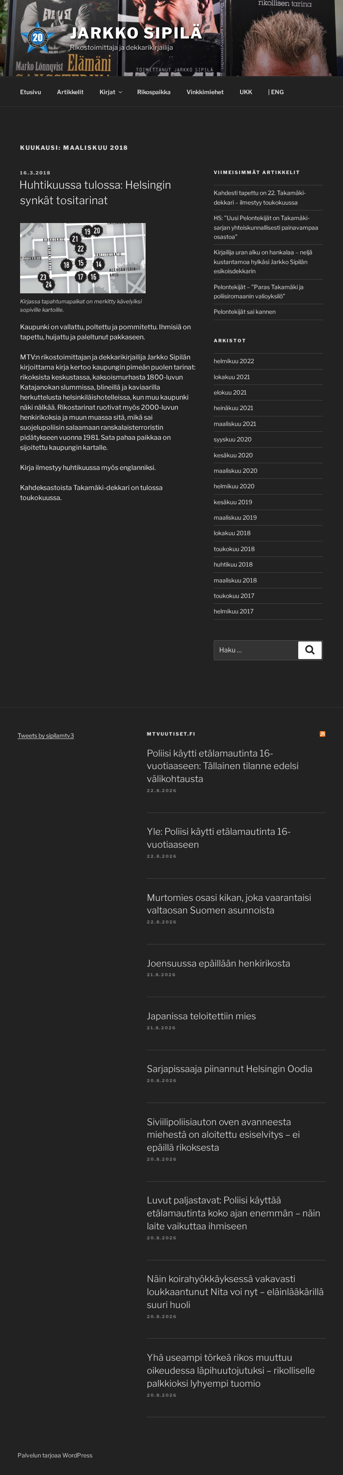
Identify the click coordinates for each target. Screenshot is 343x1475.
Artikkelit (70, 91)
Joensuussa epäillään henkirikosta (218, 963)
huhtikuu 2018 (233, 564)
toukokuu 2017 (234, 595)
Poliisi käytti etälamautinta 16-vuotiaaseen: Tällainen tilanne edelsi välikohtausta (223, 766)
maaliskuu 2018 (235, 580)
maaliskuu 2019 (235, 517)
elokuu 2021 (230, 392)
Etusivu (30, 91)
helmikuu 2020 (234, 486)
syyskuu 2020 (233, 439)
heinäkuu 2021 (233, 407)
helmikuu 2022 (234, 360)
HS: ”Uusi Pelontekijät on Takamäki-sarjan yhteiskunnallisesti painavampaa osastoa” (266, 227)
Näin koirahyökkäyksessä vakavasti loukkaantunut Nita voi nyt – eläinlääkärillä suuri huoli (235, 1291)
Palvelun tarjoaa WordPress (55, 1455)
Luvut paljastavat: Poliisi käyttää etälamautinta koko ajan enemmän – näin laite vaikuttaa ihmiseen (233, 1213)
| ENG (276, 91)
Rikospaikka (154, 91)
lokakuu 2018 (232, 532)
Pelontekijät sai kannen (245, 311)
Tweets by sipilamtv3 (46, 735)
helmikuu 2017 (233, 611)
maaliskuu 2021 (235, 423)
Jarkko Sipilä (136, 33)
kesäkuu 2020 (233, 455)
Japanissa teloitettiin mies (201, 1016)
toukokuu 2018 (234, 548)
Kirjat (107, 91)
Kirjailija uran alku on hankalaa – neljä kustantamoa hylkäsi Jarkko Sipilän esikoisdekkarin (263, 261)
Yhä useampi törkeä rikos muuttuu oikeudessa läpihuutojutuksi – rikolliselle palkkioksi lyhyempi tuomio (231, 1370)
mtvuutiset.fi (171, 734)
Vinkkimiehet (205, 91)
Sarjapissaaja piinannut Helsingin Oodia (229, 1068)
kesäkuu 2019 (233, 501)
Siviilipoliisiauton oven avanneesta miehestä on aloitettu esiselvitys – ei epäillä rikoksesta (223, 1134)
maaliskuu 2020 (236, 470)
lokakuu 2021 (232, 376)
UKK (246, 91)
